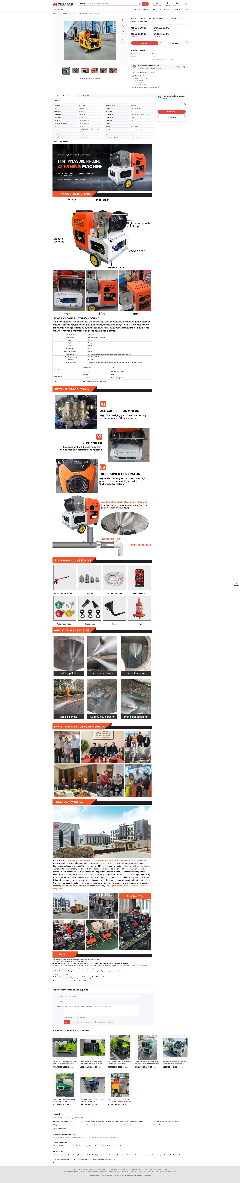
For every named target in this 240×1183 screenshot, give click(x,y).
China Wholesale (112, 1169)
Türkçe (156, 1171)
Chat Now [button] (175, 43)
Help (154, 9)
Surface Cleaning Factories (95, 1155)
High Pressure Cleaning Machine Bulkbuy (103, 1159)
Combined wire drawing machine (163, 1125)
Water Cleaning (58, 1155)
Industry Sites (132, 1169)
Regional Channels (142, 1169)
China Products (83, 1169)
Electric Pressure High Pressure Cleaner (87, 1146)
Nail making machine (126, 1125)
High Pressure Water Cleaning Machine (155, 1155)
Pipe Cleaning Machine (133, 1155)
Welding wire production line (60, 1125)
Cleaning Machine (82, 13)
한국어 (135, 1171)
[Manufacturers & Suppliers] (62, 4)
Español (82, 1171)
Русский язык (103, 1171)
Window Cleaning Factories (115, 1155)
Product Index (152, 1169)
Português (88, 1171)
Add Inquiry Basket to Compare (90, 78)
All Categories (59, 9)
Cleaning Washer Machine (61, 1159)
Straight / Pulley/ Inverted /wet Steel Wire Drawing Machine (103, 1121)
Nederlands (123, 1171)
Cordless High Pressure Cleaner (63, 1146)
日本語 (140, 1171)
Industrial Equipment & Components (67, 13)
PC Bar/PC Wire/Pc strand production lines (166, 1121)
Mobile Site (160, 1169)
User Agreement (130, 1175)
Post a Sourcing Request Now (104, 1022)
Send (66, 1022)
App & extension (164, 9)
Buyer (144, 9)
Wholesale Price (123, 1169)
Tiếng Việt (162, 1171)
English (76, 1171)
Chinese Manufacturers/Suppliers (97, 1169)
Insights (167, 1169)
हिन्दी (145, 1171)
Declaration (139, 1175)
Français (95, 1171)
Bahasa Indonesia (172, 1171)
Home (54, 13)
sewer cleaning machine (59, 1128)
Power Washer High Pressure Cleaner (113, 1146)
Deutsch (117, 1171)
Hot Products (74, 1169)
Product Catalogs (79, 1118)
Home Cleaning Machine (80, 1159)
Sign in (186, 5)
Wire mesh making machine (94, 1125)
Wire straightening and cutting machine (131, 1121)
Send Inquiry (145, 43)
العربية (130, 1171)
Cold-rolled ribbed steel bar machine (62, 1121)
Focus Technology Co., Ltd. (108, 1175)
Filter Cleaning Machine (176, 1155)
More (54, 1163)
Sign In (134, 87)
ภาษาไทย (150, 1171)
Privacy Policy (147, 1175)
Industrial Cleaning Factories (75, 1155)
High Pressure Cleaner (94, 13)
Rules (186, 9)
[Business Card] (185, 104)
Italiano (111, 1171)
